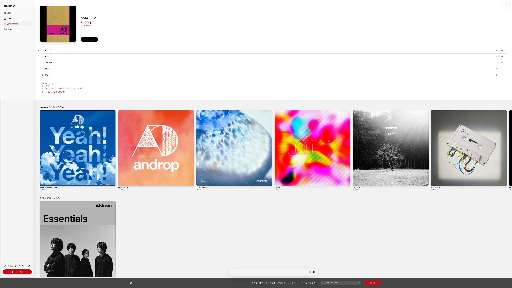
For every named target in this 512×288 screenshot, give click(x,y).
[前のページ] (37, 148)
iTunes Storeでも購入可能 (52, 92)
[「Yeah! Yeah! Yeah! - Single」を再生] (43, 183)
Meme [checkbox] (48, 75)
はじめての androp (47, 202)
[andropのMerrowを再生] (42, 69)
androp (86, 22)
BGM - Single (123, 111)
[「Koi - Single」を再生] (434, 183)
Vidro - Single (202, 111)
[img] (9, 6)
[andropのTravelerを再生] (42, 63)
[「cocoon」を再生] (278, 183)
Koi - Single (435, 111)
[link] (53, 107)
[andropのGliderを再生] (42, 56)
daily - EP (357, 111)
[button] (17, 13)
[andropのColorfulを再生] (42, 50)
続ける (372, 283)
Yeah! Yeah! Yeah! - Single (51, 111)
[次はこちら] (309, 272)
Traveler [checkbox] (48, 63)
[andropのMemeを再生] (42, 75)
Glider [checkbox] (47, 56)
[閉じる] (131, 283)
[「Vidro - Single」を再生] (200, 183)
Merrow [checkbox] (48, 69)
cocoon (278, 111)
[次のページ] (509, 148)
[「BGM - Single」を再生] (122, 183)
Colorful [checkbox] (48, 50)
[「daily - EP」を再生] (356, 183)
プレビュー (496, 50)
